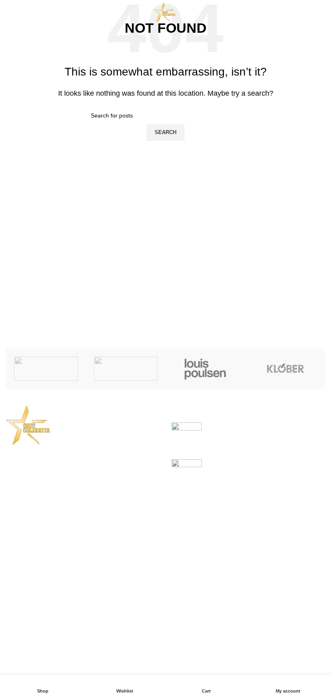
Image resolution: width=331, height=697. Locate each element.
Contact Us (132, 615)
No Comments (271, 439)
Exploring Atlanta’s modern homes (257, 426)
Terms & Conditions (144, 599)
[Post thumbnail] (187, 434)
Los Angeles (24, 615)
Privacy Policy (136, 569)
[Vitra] (46, 368)
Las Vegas (21, 645)
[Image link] (30, 424)
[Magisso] (126, 368)
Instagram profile (250, 569)
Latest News (134, 630)
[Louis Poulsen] (205, 368)
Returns (127, 585)
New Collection (249, 585)
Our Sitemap (134, 645)
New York (20, 569)
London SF (22, 585)
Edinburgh (21, 599)
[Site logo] (165, 11)
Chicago (18, 630)
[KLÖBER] (285, 368)
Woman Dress (247, 599)
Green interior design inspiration (254, 463)
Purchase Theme (251, 645)
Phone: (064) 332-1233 (45, 507)
